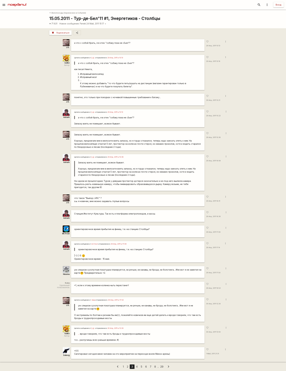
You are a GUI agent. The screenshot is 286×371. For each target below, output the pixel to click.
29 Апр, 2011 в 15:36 (115, 157)
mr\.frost (94, 244)
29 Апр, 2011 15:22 (213, 116)
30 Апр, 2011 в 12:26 (115, 328)
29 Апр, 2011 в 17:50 (116, 300)
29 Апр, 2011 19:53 (213, 288)
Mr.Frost (66, 233)
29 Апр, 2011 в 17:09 (118, 244)
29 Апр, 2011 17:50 (213, 273)
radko (67, 63)
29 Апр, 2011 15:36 (213, 137)
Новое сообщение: (69, 23)
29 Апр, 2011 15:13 (213, 46)
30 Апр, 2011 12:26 (213, 304)
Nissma (66, 274)
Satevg (66, 355)
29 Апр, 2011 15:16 (213, 61)
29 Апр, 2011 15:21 (213, 100)
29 (161, 366)
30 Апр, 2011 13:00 (213, 332)
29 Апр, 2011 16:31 (213, 201)
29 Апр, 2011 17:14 (213, 248)
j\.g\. (93, 58)
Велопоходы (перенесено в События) (67, 13)
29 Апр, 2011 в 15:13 (115, 58)
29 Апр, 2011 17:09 (213, 232)
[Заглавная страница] (17, 2)
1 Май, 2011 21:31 (212, 354)
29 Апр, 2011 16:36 (213, 216)
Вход (278, 4)
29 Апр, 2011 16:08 (213, 161)
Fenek (83, 23)
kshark (66, 117)
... (78, 334)
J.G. (68, 47)
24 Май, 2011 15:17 (96, 23)
